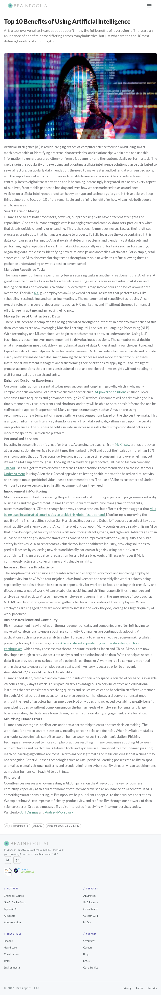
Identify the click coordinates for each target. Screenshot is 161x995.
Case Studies (90, 967)
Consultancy (90, 909)
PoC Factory (90, 902)
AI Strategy (89, 895)
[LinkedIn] (7, 860)
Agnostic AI (10, 909)
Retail (7, 960)
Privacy (127, 988)
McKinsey (122, 444)
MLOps (87, 922)
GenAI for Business (15, 902)
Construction (11, 954)
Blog (86, 954)
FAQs (86, 960)
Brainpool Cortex (14, 895)
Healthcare (10, 947)
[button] (7, 826)
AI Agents (9, 915)
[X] (17, 860)
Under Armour (14, 474)
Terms (139, 988)
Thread (9, 468)
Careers (87, 947)
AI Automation (12, 922)
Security (152, 988)
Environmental (12, 967)
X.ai (36, 293)
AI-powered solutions (110, 392)
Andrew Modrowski (59, 812)
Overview (88, 940)
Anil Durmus (29, 812)
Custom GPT (91, 915)
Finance (8, 940)
